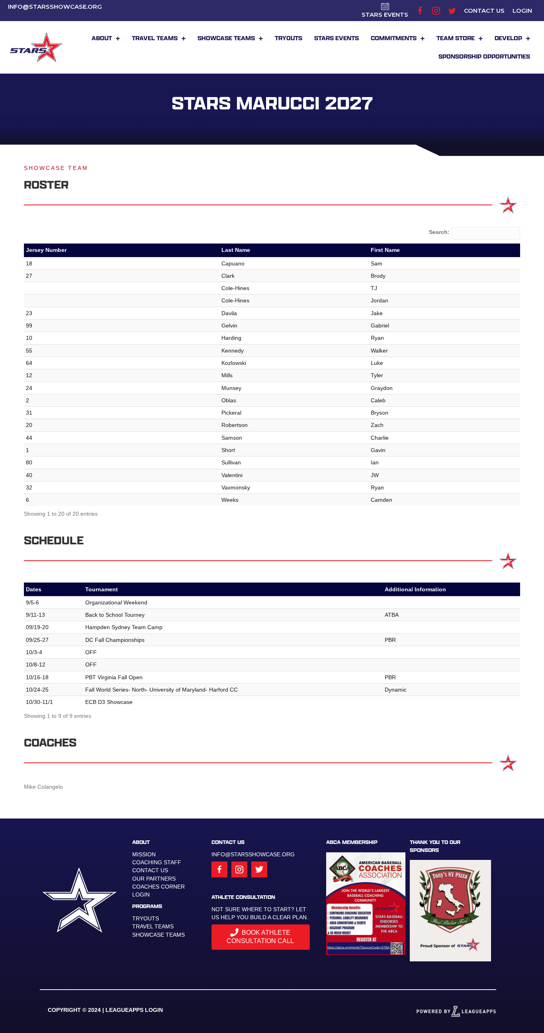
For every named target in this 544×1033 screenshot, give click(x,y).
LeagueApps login (134, 1010)
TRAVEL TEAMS (153, 926)
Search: (439, 232)
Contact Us (150, 870)
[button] (215, 250)
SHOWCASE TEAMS (158, 935)
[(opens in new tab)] (78, 901)
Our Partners (154, 878)
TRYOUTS (145, 918)
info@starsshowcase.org (55, 6)
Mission (144, 854)
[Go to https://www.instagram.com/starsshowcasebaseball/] (436, 10)
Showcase (44, 168)
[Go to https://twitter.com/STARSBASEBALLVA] (452, 10)
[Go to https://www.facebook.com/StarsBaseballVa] (420, 10)
